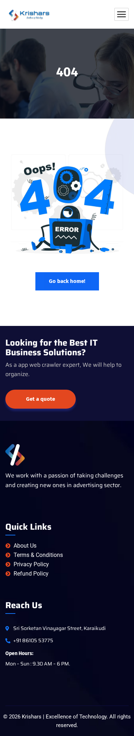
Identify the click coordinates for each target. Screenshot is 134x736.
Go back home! (67, 281)
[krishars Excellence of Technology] (30, 14)
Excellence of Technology (76, 716)
